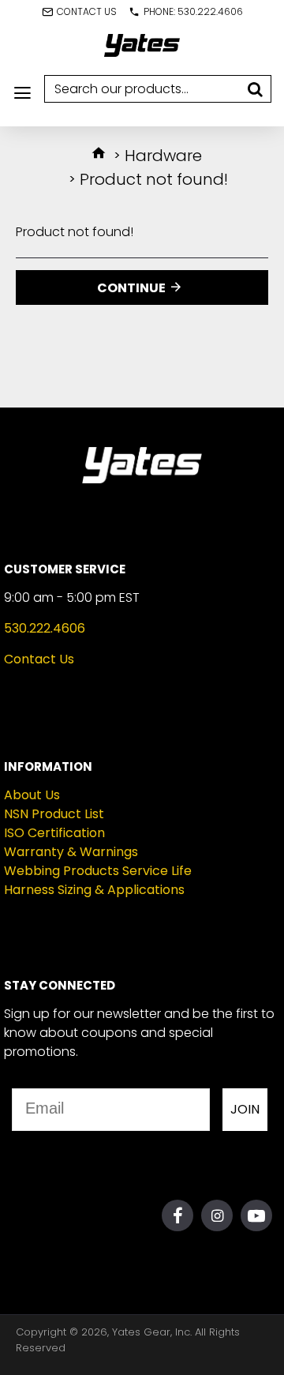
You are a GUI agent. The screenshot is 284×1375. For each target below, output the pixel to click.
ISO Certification (54, 833)
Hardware (163, 156)
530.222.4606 (44, 628)
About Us (32, 795)
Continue (131, 288)
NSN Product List (54, 814)
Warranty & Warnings (71, 852)
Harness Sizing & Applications (94, 890)
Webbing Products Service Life (98, 871)
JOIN (245, 1109)
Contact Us (39, 659)
